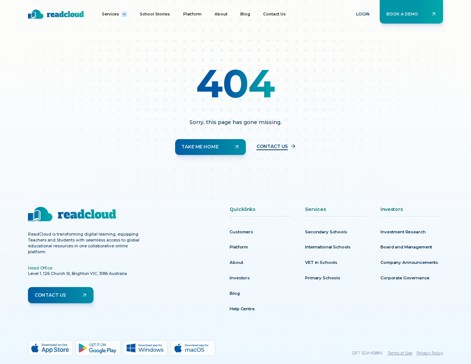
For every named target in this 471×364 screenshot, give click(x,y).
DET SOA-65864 (367, 353)
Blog (245, 14)
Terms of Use (399, 353)
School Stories (155, 14)
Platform (192, 14)
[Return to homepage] (56, 14)
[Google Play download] (97, 348)
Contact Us (274, 14)
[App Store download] (50, 348)
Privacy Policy (430, 353)
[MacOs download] (192, 348)
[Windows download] (145, 348)
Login (362, 14)
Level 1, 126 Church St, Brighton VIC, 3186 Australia (77, 273)
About (221, 14)
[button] (114, 14)
